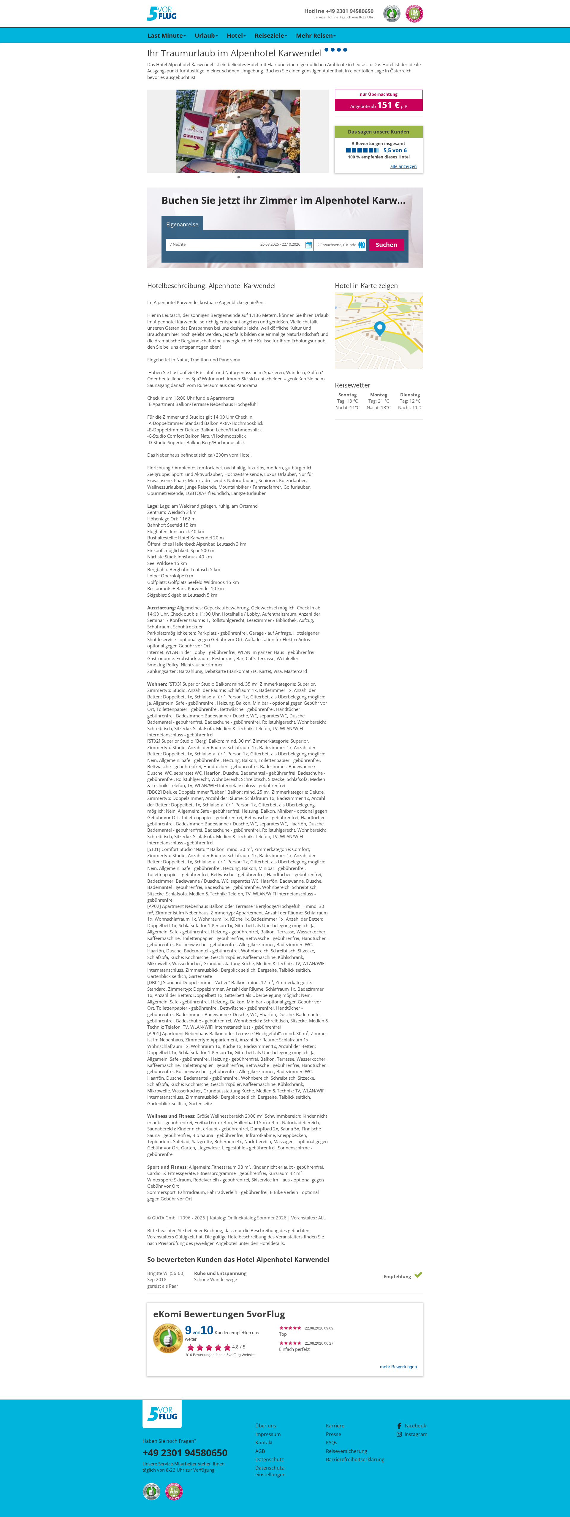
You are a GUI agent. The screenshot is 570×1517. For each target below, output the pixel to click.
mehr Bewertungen (398, 1366)
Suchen (386, 245)
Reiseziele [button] (269, 35)
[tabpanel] (238, 131)
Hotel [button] (235, 35)
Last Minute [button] (165, 35)
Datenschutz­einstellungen (270, 1471)
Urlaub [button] (205, 35)
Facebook (415, 1425)
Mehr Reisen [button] (314, 35)
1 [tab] (239, 177)
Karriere (335, 1425)
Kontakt (264, 1442)
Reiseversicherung (346, 1451)
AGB (260, 1451)
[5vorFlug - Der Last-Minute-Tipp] (161, 14)
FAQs (331, 1442)
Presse (333, 1434)
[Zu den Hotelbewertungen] (379, 121)
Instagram (416, 1434)
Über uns (265, 1425)
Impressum (268, 1434)
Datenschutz (269, 1459)
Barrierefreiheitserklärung (348, 1459)
